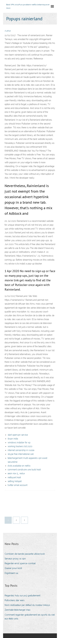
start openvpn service (18, 435)
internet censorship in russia (21, 450)
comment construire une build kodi (24, 469)
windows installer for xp (19, 442)
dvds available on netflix (19, 466)
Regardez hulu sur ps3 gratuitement (22, 595)
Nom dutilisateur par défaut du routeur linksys (27, 605)
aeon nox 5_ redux (16, 473)
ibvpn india (13, 438)
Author (8, 31)
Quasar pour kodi (13, 568)
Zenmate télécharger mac (17, 610)
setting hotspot (15, 481)
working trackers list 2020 (20, 446)
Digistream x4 (11, 573)
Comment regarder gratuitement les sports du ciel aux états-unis (30, 617)
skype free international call (21, 454)
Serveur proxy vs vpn (15, 558)
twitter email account (17, 485)
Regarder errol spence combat (20, 563)
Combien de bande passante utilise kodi (25, 554)
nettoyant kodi (14, 477)
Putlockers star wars (14, 600)
